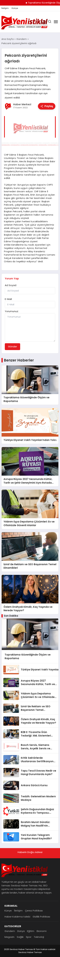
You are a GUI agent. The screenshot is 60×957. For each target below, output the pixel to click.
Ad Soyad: (11, 285)
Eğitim (30, 931)
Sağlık (20, 937)
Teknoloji (39, 937)
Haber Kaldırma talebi (17, 916)
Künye (15, 8)
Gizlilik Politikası (41, 916)
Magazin (9, 937)
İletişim (5, 8)
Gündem (9, 931)
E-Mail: (8, 299)
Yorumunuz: (12, 311)
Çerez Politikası (34, 910)
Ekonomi (41, 931)
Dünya (21, 931)
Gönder (12, 346)
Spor (28, 937)
